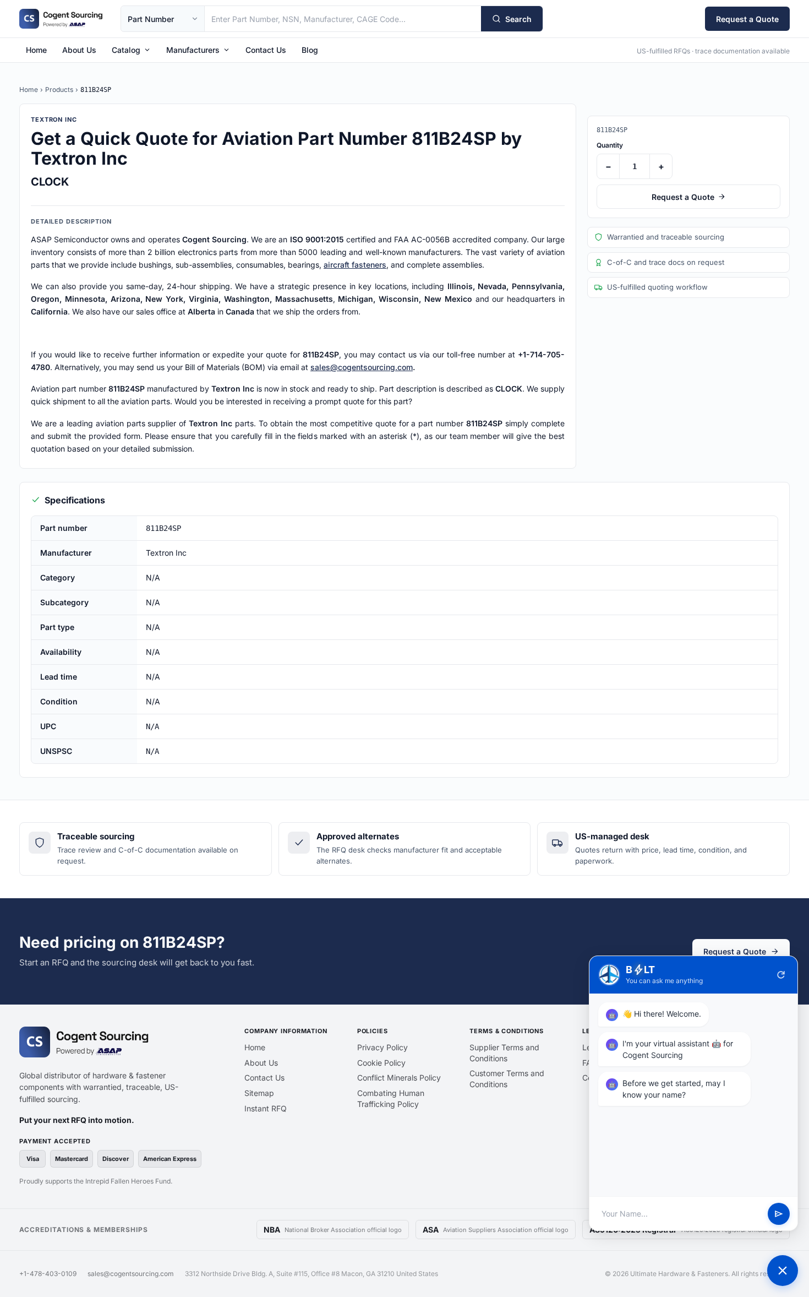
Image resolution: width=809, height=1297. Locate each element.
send (779, 1214)
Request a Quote (747, 19)
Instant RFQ (265, 1108)
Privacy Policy (382, 1047)
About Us (79, 50)
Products (59, 89)
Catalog (126, 50)
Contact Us (265, 50)
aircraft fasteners (355, 264)
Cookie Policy (381, 1062)
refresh (780, 974)
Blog (310, 50)
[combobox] (343, 18)
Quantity (610, 145)
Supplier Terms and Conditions (504, 1053)
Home (36, 50)
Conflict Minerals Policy (399, 1077)
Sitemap (259, 1093)
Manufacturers (193, 50)
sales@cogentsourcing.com (361, 367)
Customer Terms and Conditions (506, 1078)
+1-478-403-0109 (47, 1273)
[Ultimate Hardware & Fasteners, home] (61, 19)
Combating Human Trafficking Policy (390, 1098)
